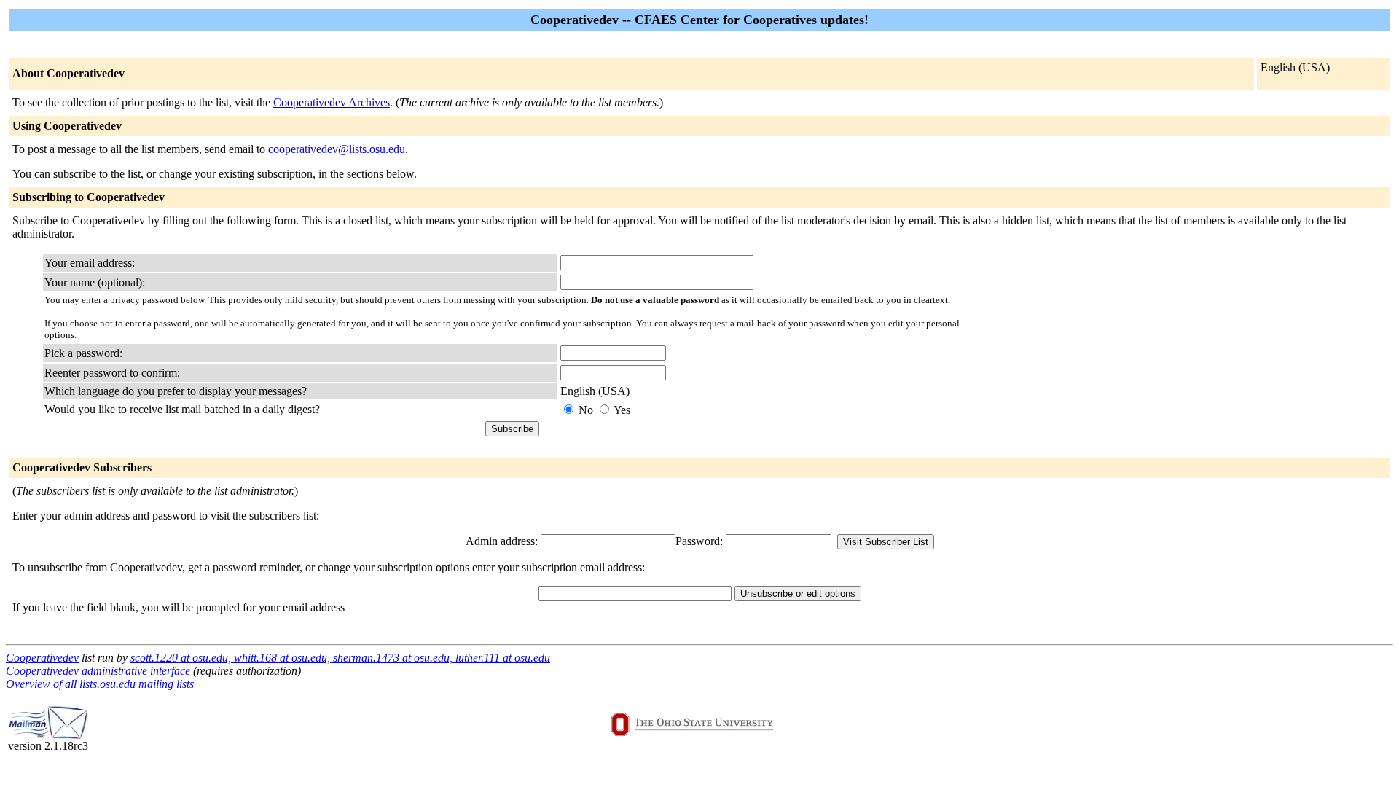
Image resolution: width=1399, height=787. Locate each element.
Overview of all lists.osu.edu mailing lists (100, 684)
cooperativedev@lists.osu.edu (336, 149)
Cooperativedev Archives (331, 102)
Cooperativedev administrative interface (98, 671)
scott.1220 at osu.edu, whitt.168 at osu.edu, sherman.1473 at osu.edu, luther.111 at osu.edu (340, 657)
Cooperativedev (42, 657)
